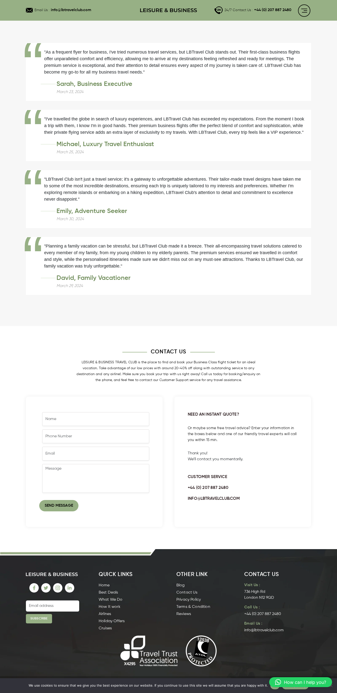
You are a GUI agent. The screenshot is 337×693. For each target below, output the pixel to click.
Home (104, 585)
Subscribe (39, 618)
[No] (330, 685)
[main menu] (304, 11)
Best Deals (108, 593)
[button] (300, 682)
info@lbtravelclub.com (71, 10)
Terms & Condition (193, 607)
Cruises (105, 628)
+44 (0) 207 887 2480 (272, 10)
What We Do (111, 600)
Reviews (183, 614)
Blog (180, 585)
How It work (109, 607)
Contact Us (187, 593)
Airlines (105, 614)
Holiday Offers (112, 621)
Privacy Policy (188, 600)
